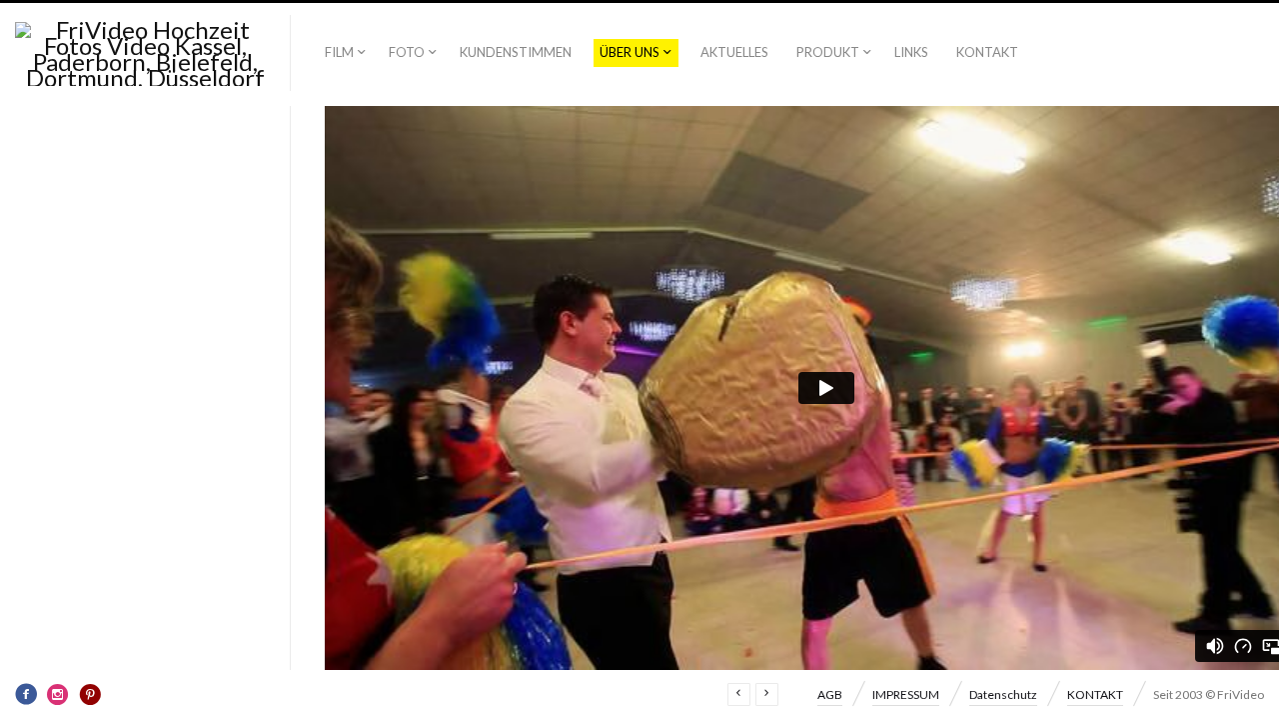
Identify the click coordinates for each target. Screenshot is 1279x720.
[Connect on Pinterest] (90, 694)
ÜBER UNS (629, 52)
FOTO (407, 52)
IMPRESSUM (905, 694)
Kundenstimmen (516, 52)
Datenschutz (1003, 694)
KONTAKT (987, 52)
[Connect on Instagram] (58, 694)
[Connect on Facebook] (26, 694)
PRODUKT (827, 52)
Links (911, 52)
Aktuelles (734, 52)
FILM (339, 52)
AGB (829, 694)
